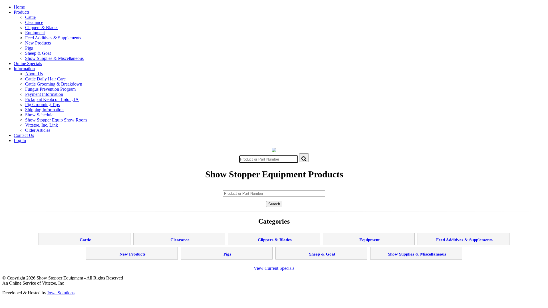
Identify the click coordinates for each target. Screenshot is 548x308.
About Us (34, 73)
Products (21, 12)
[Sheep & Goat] (321, 249)
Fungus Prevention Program (50, 89)
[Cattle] (84, 235)
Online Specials (28, 63)
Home (19, 7)
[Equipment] (369, 235)
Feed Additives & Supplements (53, 37)
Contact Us (24, 135)
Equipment (35, 32)
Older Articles (37, 130)
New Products (38, 42)
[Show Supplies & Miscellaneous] (416, 249)
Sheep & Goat (38, 53)
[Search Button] (304, 157)
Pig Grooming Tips (42, 104)
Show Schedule (39, 114)
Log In (20, 140)
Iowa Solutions (60, 292)
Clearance (34, 22)
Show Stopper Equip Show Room (56, 119)
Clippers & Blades (41, 27)
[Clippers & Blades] (274, 235)
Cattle (30, 17)
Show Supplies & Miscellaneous (54, 58)
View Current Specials (274, 268)
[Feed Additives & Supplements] (463, 235)
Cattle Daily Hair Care (45, 78)
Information (24, 68)
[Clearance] (179, 235)
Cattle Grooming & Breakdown (53, 84)
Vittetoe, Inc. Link (41, 125)
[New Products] (132, 249)
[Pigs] (226, 249)
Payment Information (44, 94)
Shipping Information (44, 109)
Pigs (29, 48)
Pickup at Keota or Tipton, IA (52, 99)
